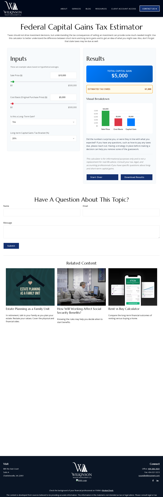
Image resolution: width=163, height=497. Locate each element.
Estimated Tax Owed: (99, 89)
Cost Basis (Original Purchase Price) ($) (28, 97)
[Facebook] (153, 480)
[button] (64, 8)
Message (7, 222)
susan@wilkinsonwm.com (149, 475)
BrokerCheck (107, 490)
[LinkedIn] (157, 480)
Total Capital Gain (119, 70)
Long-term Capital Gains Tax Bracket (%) (29, 133)
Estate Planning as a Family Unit (28, 309)
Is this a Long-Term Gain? (22, 116)
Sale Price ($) (16, 75)
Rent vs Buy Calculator (124, 309)
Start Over (96, 177)
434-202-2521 (154, 469)
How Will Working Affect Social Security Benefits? (79, 311)
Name (6, 206)
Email (85, 206)
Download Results (134, 177)
